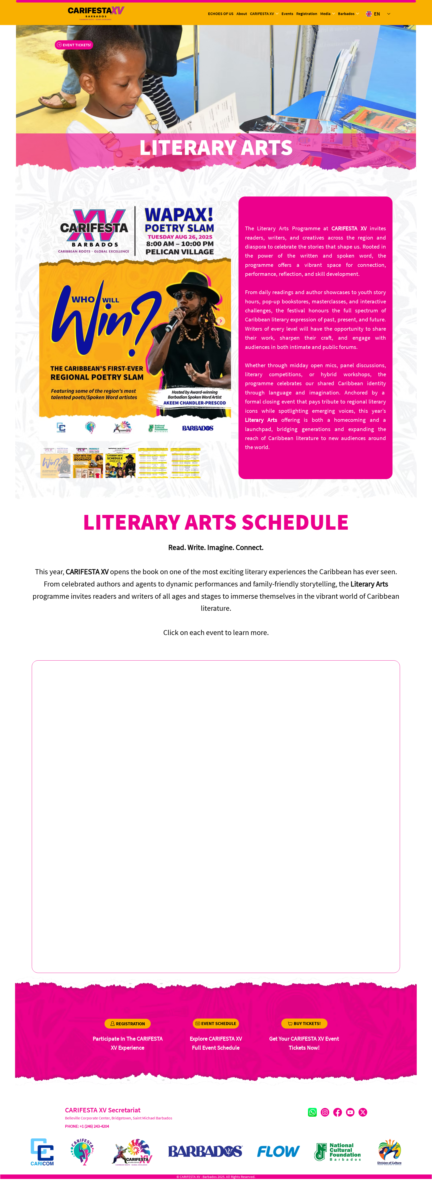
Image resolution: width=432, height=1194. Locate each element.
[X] (362, 1112)
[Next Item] (220, 321)
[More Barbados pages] (357, 13)
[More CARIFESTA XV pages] (277, 13)
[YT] (350, 1112)
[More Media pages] (333, 13)
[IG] (324, 1112)
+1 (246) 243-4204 (94, 1126)
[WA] (312, 1112)
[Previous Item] (49, 321)
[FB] (337, 1112)
